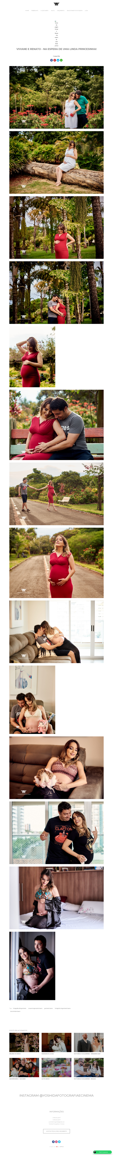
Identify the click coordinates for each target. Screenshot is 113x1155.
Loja (86, 10)
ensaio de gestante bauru (35, 1008)
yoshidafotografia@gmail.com (56, 1122)
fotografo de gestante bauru (63, 1008)
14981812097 (56, 1117)
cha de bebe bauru (15, 1011)
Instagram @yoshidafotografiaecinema (56, 1095)
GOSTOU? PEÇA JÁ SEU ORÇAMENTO (56, 1131)
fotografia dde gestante (19, 1008)
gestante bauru (48, 1008)
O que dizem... (45, 10)
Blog (53, 10)
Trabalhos (34, 10)
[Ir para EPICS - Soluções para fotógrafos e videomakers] (56, 1146)
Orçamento (60, 10)
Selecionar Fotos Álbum (74, 10)
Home (27, 10)
